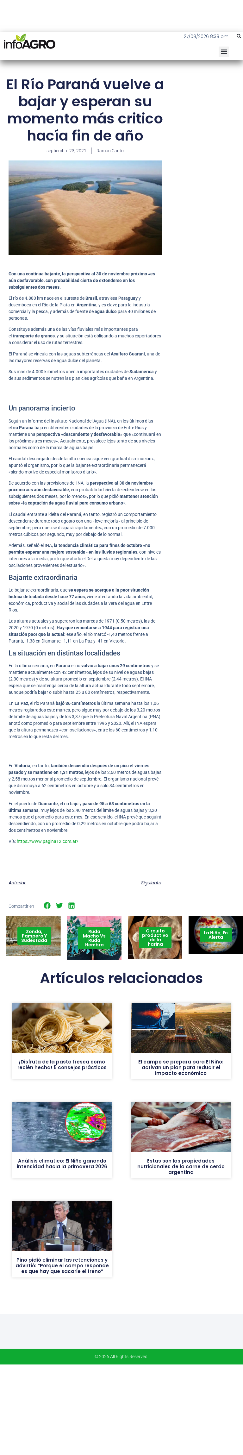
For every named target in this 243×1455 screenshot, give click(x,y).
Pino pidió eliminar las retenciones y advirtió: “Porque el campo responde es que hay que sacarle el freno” (62, 1266)
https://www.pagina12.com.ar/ (47, 841)
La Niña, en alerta (216, 935)
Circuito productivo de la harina (155, 937)
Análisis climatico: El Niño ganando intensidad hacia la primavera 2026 (62, 1163)
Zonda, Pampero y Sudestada (34, 936)
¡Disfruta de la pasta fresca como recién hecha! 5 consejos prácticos (62, 1064)
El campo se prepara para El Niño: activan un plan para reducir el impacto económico (180, 1067)
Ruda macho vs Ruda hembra (94, 938)
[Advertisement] (206, 114)
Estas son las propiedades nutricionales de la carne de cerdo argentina (181, 1166)
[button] (239, 36)
